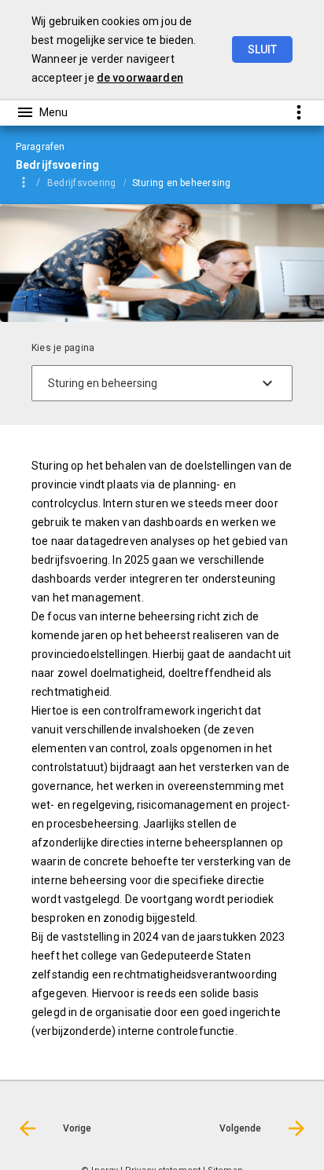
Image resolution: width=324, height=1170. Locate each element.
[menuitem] (89, 182)
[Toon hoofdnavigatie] (41, 112)
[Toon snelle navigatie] (298, 112)
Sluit (262, 49)
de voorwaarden (140, 77)
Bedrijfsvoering (81, 182)
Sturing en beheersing (181, 182)
